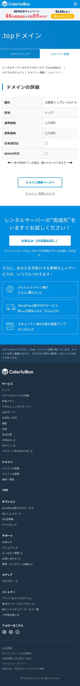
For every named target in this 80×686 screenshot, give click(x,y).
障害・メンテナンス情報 (15, 564)
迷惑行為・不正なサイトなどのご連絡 (23, 668)
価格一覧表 (8, 479)
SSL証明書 (8, 519)
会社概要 (7, 648)
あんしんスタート (12, 513)
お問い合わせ (9, 558)
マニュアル (51, 310)
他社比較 (7, 434)
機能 (4, 423)
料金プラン (8, 401)
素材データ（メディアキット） (19, 603)
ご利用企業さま (10, 614)
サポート (7, 535)
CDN (5, 490)
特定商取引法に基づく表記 (17, 658)
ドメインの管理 (10, 473)
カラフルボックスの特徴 (15, 395)
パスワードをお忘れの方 (15, 451)
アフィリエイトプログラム (17, 598)
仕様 (4, 428)
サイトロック (26, 329)
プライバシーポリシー (14, 663)
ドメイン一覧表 (60, 54)
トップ (5, 390)
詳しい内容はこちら (30, 310)
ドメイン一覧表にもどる (40, 193)
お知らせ (7, 542)
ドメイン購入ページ (30, 292)
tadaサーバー (9, 412)
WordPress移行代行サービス (18, 508)
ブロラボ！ (8, 580)
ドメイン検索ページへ (40, 182)
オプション (8, 502)
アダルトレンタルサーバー (17, 406)
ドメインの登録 (10, 468)
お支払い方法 (9, 417)
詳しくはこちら (62, 16)
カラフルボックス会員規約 (17, 653)
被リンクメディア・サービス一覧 (20, 609)
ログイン (7, 445)
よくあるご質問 (10, 553)
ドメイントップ (20, 54)
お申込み (7, 440)
